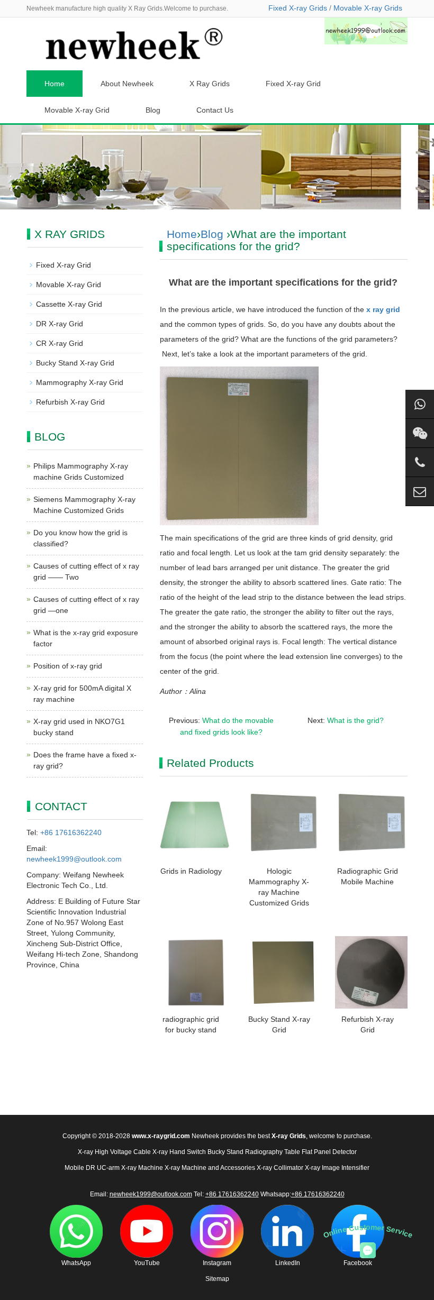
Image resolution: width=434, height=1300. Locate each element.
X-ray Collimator (280, 1167)
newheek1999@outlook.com (74, 859)
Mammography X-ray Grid (79, 382)
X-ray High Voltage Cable (114, 1152)
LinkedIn (287, 1263)
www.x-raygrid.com (161, 1136)
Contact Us (214, 110)
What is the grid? (355, 720)
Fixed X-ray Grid (293, 83)
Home (54, 83)
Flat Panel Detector (329, 1152)
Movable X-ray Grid (77, 110)
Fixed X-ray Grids (297, 8)
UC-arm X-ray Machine (130, 1167)
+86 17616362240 (71, 832)
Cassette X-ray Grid (69, 304)
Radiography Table (272, 1152)
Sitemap (217, 1279)
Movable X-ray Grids (367, 8)
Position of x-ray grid (67, 666)
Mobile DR (80, 1167)
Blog (153, 110)
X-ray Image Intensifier (337, 1167)
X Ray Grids (209, 83)
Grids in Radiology (191, 871)
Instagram (217, 1263)
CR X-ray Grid (59, 343)
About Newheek (127, 83)
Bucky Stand (225, 1152)
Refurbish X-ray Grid (70, 402)
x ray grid (383, 309)
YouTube (147, 1263)
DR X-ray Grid (59, 323)
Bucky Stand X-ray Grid (75, 363)
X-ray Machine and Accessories (210, 1167)
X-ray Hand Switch (179, 1152)
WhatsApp (76, 1263)
